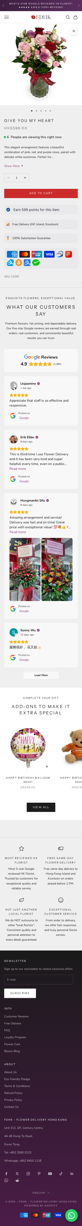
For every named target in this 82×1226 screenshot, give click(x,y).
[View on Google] (13, 385)
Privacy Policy (13, 1100)
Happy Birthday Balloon (28, 780)
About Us (10, 1072)
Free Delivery (12, 1023)
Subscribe (20, 993)
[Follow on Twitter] (17, 1174)
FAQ (7, 1030)
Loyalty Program (15, 1037)
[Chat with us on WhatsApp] (71, 1215)
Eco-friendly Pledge (17, 1079)
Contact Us (11, 1107)
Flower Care (12, 1044)
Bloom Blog (12, 1051)
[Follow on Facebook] (6, 1174)
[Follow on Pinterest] (39, 1174)
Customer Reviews (16, 1016)
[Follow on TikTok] (61, 1174)
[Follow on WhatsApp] (6, 1180)
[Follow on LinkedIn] (72, 1174)
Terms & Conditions (17, 1086)
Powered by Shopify (41, 1205)
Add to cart (41, 193)
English (39, 1192)
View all (41, 807)
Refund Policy (13, 1093)
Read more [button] (17, 468)
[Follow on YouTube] (50, 1174)
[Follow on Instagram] (28, 1174)
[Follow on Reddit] (17, 1180)
